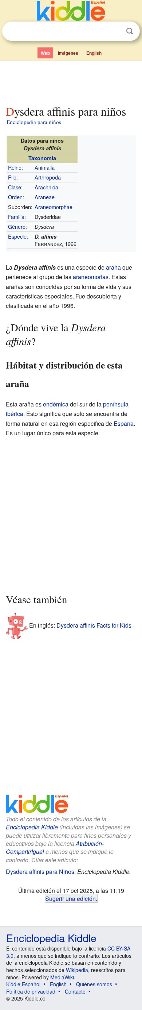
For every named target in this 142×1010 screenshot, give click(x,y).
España (124, 423)
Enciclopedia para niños (34, 122)
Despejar (115, 31)
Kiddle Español (23, 984)
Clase (14, 187)
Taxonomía (42, 158)
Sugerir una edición (70, 898)
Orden (15, 197)
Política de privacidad (30, 991)
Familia (16, 216)
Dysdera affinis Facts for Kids (93, 625)
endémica (55, 404)
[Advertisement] (71, 81)
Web (45, 53)
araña (113, 267)
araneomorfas (91, 277)
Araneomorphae (53, 207)
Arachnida (46, 187)
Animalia (45, 167)
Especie (17, 236)
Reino (14, 167)
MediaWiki (62, 977)
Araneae (45, 197)
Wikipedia (77, 970)
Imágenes (68, 53)
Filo (12, 177)
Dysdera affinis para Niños (40, 871)
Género (16, 226)
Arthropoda (48, 177)
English (94, 53)
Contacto (75, 991)
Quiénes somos (94, 984)
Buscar (129, 31)
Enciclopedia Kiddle (32, 827)
